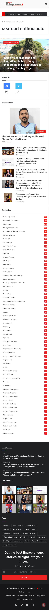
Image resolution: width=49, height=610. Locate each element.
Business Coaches (10, 393)
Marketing (6, 294)
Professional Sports (10, 319)
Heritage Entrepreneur (11, 389)
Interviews (7, 345)
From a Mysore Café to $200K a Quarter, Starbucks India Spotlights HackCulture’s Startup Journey (31, 150)
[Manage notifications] (43, 605)
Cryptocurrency (9, 305)
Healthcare (7, 224)
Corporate (7, 239)
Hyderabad (6, 533)
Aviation (6, 312)
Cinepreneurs (8, 415)
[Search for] (46, 4)
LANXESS (23, 537)
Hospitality (7, 264)
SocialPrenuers (8, 250)
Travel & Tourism (9, 297)
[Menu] (3, 4)
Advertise (15, 595)
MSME (5, 367)
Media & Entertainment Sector (14, 283)
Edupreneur (7, 330)
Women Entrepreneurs (11, 220)
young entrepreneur (9, 545)
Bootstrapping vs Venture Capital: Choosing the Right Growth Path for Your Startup (31, 196)
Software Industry (9, 316)
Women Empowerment (39, 541)
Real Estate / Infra (9, 246)
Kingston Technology (29, 533)
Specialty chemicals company (12, 541)
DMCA (31, 595)
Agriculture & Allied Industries (14, 301)
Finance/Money (9, 257)
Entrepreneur (17, 529)
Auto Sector (7, 272)
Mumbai (32, 537)
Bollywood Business (10, 371)
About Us (7, 595)
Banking (6, 338)
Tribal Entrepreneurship (11, 378)
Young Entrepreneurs (11, 228)
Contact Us (24, 595)
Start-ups (6, 261)
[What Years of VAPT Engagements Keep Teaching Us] (24, 508)
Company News (9, 217)
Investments (7, 323)
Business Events (9, 235)
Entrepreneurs (8, 268)
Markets (6, 382)
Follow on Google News (24, 599)
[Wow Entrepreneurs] (15, 4)
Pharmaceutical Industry (12, 349)
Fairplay (26, 529)
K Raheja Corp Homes (10, 537)
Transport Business (10, 341)
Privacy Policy (40, 595)
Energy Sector (8, 400)
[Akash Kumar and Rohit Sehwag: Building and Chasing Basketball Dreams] (9, 490)
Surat (27, 541)
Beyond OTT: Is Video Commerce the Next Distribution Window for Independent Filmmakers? (30, 161)
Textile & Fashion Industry (12, 275)
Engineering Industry (10, 411)
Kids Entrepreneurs (10, 422)
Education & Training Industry (14, 231)
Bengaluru (6, 525)
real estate (41, 537)
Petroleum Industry (10, 426)
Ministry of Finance (10, 407)
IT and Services (9, 352)
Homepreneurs (8, 433)
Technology (7, 242)
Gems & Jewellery (9, 279)
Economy (6, 327)
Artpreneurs (7, 360)
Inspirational (7, 418)
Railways (6, 429)
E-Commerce (8, 286)
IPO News (6, 363)
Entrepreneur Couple (10, 396)
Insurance (6, 385)
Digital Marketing (31, 525)
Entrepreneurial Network (12, 356)
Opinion (6, 253)
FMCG (5, 290)
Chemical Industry (10, 308)
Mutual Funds (8, 374)
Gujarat (34, 529)
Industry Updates (9, 404)
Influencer (16, 533)
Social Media (8, 334)
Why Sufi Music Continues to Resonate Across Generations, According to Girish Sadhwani (31, 172)
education (6, 529)
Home (5, 22)
